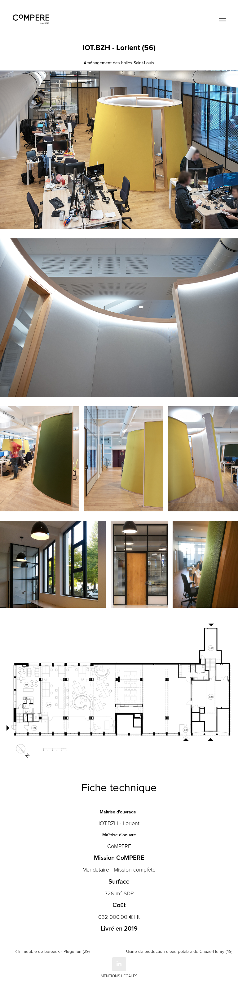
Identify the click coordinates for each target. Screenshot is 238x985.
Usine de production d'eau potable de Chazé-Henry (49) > (179, 951)
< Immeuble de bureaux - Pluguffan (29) (52, 951)
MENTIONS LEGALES (119, 976)
